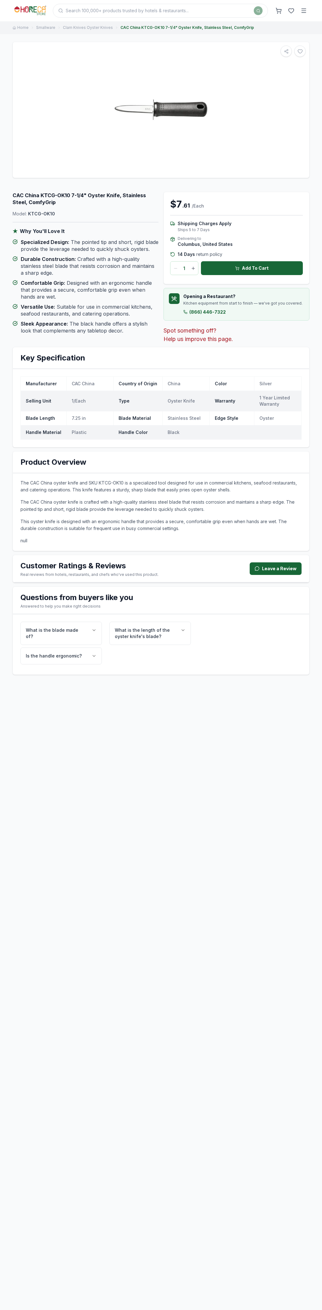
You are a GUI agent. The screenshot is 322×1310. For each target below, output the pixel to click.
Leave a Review (279, 568)
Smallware (45, 27)
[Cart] (278, 10)
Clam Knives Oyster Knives (88, 27)
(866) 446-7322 (207, 312)
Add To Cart (255, 268)
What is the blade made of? (52, 633)
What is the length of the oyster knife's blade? (142, 633)
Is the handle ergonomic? (54, 655)
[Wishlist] (291, 10)
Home (23, 27)
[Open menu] (303, 10)
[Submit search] (258, 10)
